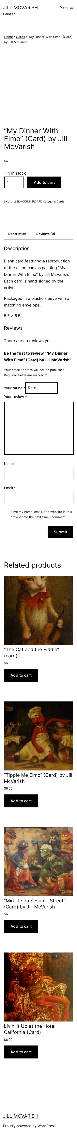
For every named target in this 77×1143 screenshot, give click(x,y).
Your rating (14, 388)
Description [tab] (17, 234)
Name (10, 464)
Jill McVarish (20, 7)
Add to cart (44, 182)
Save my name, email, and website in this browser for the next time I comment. (41, 514)
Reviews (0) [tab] (45, 234)
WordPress (46, 1126)
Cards (20, 37)
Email (10, 488)
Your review (15, 397)
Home (8, 37)
